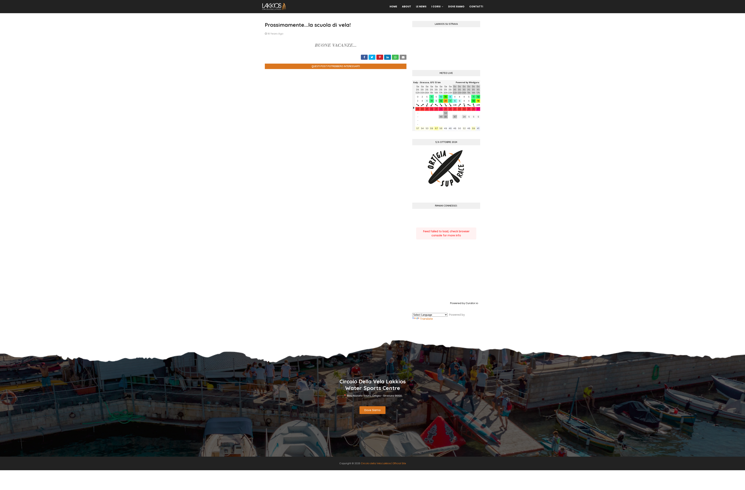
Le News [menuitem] (421, 6)
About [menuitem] (406, 6)
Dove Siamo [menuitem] (456, 6)
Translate (426, 319)
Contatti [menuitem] (476, 6)
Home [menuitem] (393, 6)
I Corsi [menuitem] (436, 6)
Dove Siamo (372, 410)
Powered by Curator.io (464, 303)
